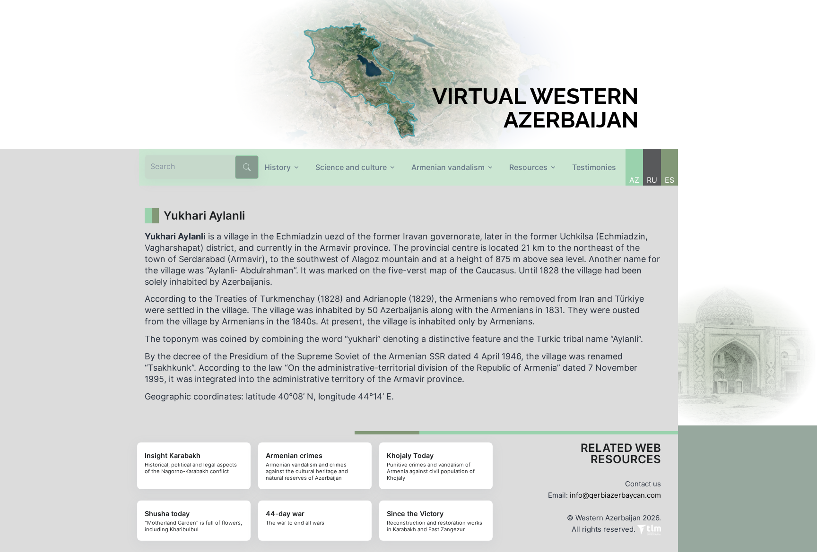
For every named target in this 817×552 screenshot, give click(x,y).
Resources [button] (528, 167)
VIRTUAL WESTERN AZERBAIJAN (535, 108)
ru (652, 180)
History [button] (277, 167)
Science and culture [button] (351, 167)
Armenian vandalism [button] (448, 167)
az (634, 180)
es (669, 180)
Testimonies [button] (594, 167)
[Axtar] (247, 167)
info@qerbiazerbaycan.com (615, 495)
